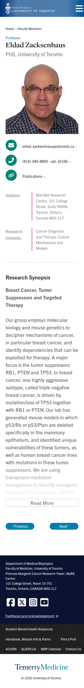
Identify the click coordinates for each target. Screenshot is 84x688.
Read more (42, 503)
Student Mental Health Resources (29, 629)
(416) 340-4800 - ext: (45, 161)
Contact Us (73, 649)
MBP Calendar (51, 649)
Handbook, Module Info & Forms (28, 639)
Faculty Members (30, 28)
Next (63, 526)
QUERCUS (28, 649)
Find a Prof (68, 639)
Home (10, 28)
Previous (21, 526)
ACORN (11, 649)
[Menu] (79, 8)
